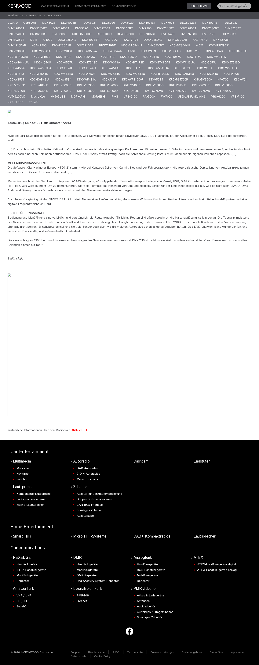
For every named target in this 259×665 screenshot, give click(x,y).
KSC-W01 (240, 79)
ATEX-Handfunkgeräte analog (217, 570)
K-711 (33, 39)
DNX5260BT (61, 28)
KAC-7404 (131, 39)
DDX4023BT (90, 39)
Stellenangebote (192, 652)
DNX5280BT (188, 28)
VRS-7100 (237, 96)
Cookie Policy (102, 656)
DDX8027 (231, 22)
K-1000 (47, 39)
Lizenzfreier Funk (87, 589)
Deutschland (199, 6)
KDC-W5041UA (158, 68)
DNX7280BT (210, 28)
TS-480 (34, 102)
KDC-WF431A (86, 79)
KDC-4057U (173, 57)
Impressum (237, 652)
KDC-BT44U (87, 68)
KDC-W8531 (16, 79)
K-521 (199, 45)
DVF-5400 (168, 34)
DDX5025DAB (67, 39)
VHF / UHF (23, 595)
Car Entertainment (55, 6)
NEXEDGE (22, 557)
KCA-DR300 (125, 34)
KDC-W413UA (185, 62)
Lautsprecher (24, 487)
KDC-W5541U (39, 74)
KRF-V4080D (39, 85)
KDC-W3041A (41, 51)
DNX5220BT (102, 28)
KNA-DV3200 (203, 79)
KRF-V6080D (155, 85)
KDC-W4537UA (40, 68)
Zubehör (21, 479)
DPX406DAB (214, 51)
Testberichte (15, 15)
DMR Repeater (87, 575)
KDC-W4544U (111, 68)
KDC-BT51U (134, 68)
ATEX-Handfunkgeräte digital (216, 564)
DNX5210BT (156, 45)
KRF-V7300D (16, 85)
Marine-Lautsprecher (30, 505)
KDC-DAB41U (209, 74)
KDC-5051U (208, 62)
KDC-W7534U (110, 74)
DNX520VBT (38, 28)
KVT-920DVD (16, 96)
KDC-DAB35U (237, 51)
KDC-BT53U (182, 68)
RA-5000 (149, 96)
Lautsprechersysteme (31, 499)
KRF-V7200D (16, 91)
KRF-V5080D (62, 85)
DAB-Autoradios (88, 468)
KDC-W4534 (16, 68)
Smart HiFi (22, 536)
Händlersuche (96, 652)
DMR (77, 557)
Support (75, 652)
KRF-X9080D (86, 91)
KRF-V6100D (177, 85)
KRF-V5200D (109, 85)
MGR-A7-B (78, 96)
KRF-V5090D (86, 85)
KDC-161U (108, 57)
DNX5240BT (124, 28)
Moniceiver (23, 468)
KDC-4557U (65, 62)
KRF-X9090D (109, 91)
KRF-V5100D (131, 85)
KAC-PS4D (200, 39)
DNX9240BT (16, 34)
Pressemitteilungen (162, 652)
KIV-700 (222, 79)
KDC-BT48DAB (160, 62)
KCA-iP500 (39, 45)
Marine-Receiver (87, 479)
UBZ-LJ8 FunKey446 (192, 96)
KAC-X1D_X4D (171, 51)
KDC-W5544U (63, 74)
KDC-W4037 (42, 57)
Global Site (216, 652)
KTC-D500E (131, 91)
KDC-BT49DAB (18, 57)
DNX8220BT (232, 28)
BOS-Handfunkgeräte (151, 570)
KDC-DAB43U (39, 79)
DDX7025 (167, 22)
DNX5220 (81, 28)
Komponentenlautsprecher (34, 494)
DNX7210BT (54, 15)
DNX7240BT (165, 28)
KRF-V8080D (224, 85)
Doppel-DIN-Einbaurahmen (94, 499)
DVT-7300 (209, 34)
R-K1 (114, 96)
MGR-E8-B (98, 96)
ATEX (198, 557)
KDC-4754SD (88, 62)
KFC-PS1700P (178, 79)
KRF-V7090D (201, 85)
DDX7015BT (147, 34)
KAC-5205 (193, 51)
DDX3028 (48, 22)
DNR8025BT (16, 39)
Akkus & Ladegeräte (150, 595)
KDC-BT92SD (160, 74)
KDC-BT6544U (131, 45)
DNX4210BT (221, 39)
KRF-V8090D (62, 91)
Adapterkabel (85, 516)
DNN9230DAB (177, 39)
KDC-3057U (128, 57)
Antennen (143, 601)
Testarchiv (35, 15)
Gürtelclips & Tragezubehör (155, 612)
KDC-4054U (150, 57)
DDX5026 (108, 22)
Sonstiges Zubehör (89, 510)
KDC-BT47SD (135, 62)
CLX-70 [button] (13, 22)
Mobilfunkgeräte (27, 575)
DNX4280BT (16, 28)
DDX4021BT (147, 22)
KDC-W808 (231, 74)
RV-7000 (166, 96)
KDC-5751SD (231, 62)
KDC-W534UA (227, 68)
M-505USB (58, 96)
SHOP (115, 652)
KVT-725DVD (178, 91)
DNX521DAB (85, 45)
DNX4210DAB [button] (17, 45)
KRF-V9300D (39, 91)
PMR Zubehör (145, 589)
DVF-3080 (59, 34)
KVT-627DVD (154, 91)
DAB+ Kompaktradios (151, 536)
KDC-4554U (42, 62)
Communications (124, 6)
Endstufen (202, 461)
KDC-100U (104, 34)
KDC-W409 (148, 51)
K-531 (131, 51)
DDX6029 (127, 22)
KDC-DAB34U (184, 74)
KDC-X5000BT (82, 34)
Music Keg (38, 96)
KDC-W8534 (62, 79)
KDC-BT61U (16, 74)
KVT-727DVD (201, 91)
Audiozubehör (146, 606)
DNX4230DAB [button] (61, 45)
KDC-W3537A (87, 51)
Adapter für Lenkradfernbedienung (99, 494)
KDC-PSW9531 (219, 45)
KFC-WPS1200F (133, 79)
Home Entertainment (90, 6)
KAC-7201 (111, 39)
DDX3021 (90, 22)
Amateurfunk (23, 589)
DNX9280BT (38, 34)
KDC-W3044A (112, 51)
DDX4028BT (69, 22)
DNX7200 (145, 28)
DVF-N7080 (189, 34)
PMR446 (83, 595)
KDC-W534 (204, 68)
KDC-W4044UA (18, 62)
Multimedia (22, 461)
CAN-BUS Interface (90, 505)
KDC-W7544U (135, 74)
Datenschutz (78, 656)
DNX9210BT (64, 51)
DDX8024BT (210, 22)
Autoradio (81, 461)
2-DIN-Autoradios (88, 474)
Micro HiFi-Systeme (90, 536)
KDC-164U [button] (63, 57)
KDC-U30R (108, 79)
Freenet (82, 601)
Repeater (22, 581)
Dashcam (140, 461)
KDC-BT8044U (180, 45)
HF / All (21, 601)
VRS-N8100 (15, 102)
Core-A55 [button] (30, 22)
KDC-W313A (111, 62)
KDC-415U (194, 57)
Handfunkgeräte (27, 564)
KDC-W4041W (216, 57)
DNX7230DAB (17, 51)
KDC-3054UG (85, 57)
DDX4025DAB (153, 39)
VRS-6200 (218, 96)
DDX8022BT (188, 22)
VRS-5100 (130, 96)
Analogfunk (142, 557)
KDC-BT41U (65, 68)
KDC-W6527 (87, 74)
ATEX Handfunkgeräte (31, 570)
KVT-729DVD (225, 91)
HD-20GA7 (229, 34)
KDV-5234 (156, 79)
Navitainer (23, 474)
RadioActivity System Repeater (98, 581)
